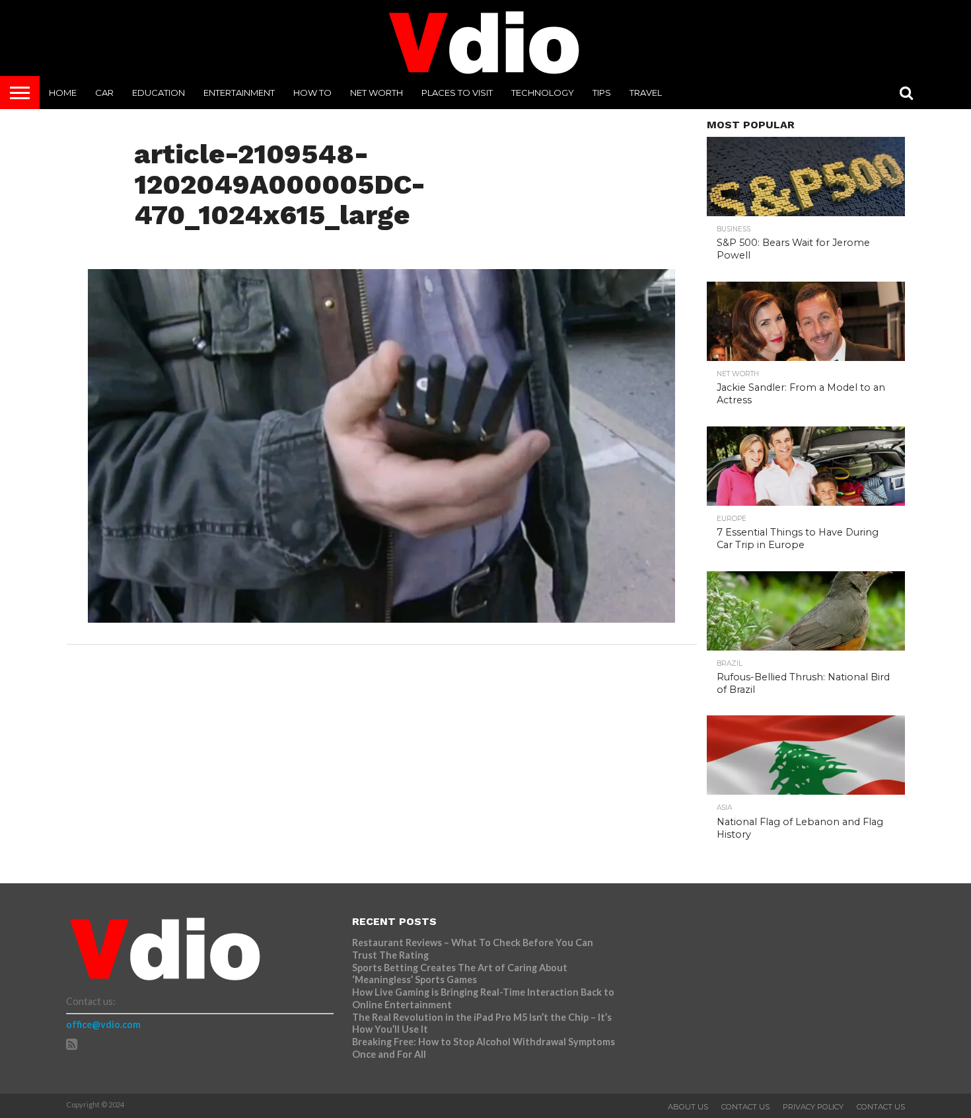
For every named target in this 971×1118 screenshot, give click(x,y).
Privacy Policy (813, 1106)
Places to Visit (457, 92)
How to (312, 92)
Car (104, 92)
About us (688, 1106)
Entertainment (239, 92)
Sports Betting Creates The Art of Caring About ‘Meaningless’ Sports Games (459, 974)
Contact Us (745, 1106)
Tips (602, 92)
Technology (542, 92)
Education (158, 92)
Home (63, 92)
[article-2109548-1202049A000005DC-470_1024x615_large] (381, 618)
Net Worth (376, 92)
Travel (645, 92)
